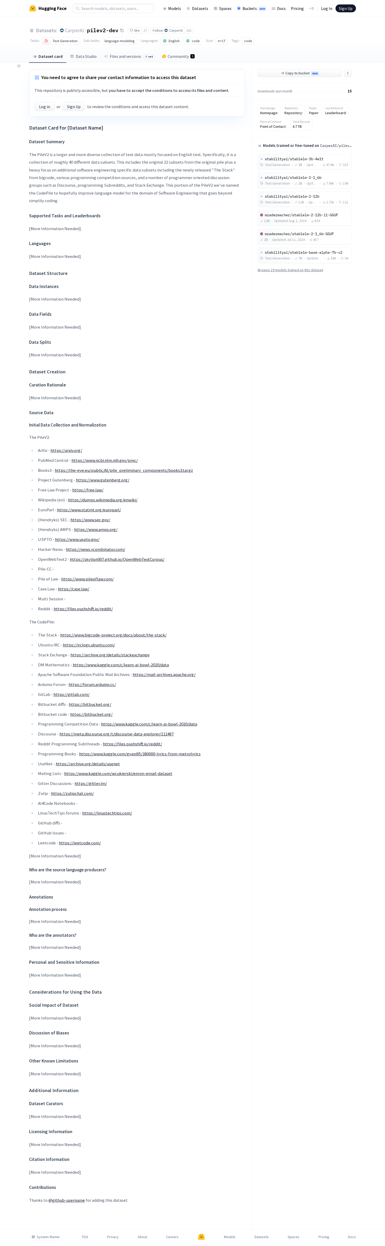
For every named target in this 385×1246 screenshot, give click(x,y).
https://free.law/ (87, 490)
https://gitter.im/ (91, 783)
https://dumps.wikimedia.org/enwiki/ (103, 500)
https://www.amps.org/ (96, 529)
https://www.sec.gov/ (90, 520)
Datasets (200, 8)
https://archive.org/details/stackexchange (110, 655)
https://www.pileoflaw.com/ (87, 579)
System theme (48, 1236)
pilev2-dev (102, 30)
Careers (172, 1236)
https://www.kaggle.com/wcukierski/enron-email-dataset (118, 773)
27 (145, 30)
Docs (281, 8)
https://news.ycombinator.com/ (95, 549)
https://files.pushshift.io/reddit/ (83, 609)
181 (189, 30)
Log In (326, 8)
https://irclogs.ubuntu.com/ (89, 645)
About (142, 1236)
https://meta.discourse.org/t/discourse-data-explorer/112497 (116, 734)
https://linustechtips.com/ (107, 813)
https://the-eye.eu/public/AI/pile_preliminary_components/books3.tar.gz (124, 470)
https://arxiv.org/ (66, 450)
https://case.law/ (73, 589)
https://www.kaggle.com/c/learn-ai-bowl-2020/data (121, 665)
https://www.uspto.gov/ (77, 539)
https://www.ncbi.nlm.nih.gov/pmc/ (105, 460)
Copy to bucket (301, 73)
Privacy (113, 1236)
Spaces (225, 8)
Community (180, 56)
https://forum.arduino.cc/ (92, 684)
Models (174, 8)
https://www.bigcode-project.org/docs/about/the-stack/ (113, 635)
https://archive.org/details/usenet (88, 764)
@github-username (66, 1200)
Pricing (297, 8)
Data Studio (86, 56)
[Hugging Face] (201, 1237)
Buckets (254, 8)
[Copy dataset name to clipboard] (122, 30)
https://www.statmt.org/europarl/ (89, 510)
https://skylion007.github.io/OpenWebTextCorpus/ (117, 559)
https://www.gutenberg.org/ (102, 480)
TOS (85, 1236)
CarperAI (74, 30)
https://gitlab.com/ (71, 694)
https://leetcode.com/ (80, 843)
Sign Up (346, 8)
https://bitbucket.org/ (90, 704)
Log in (44, 106)
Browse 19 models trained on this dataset (290, 270)
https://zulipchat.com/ (72, 793)
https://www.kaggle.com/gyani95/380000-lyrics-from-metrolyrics (140, 754)
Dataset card (50, 56)
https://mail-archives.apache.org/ (164, 674)
